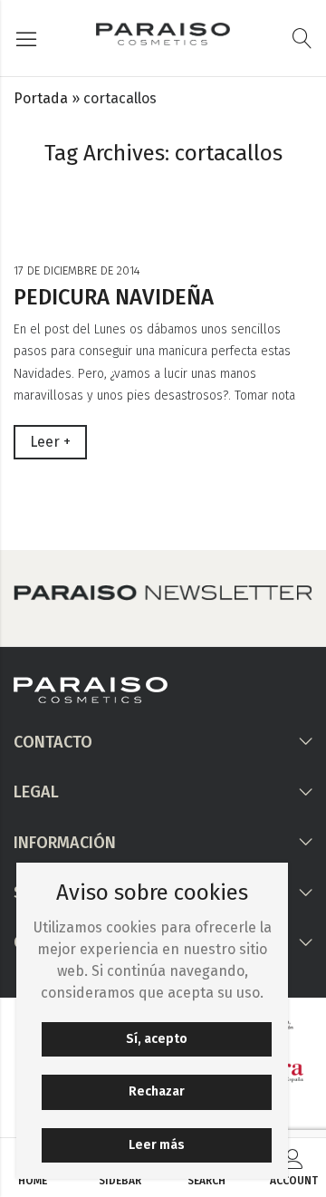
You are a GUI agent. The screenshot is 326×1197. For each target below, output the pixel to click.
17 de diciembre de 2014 (77, 270)
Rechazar (157, 1091)
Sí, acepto (156, 1039)
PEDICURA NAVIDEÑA (114, 297)
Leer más (157, 1145)
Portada (41, 98)
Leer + (50, 441)
